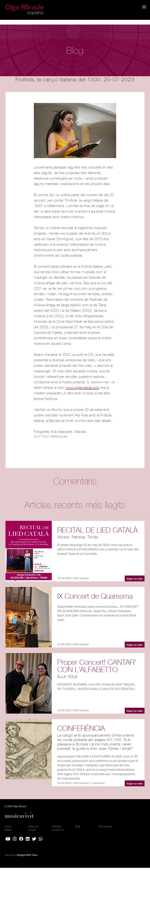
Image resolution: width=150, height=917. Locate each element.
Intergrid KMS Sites (27, 855)
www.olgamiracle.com (82, 387)
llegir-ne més (135, 578)
